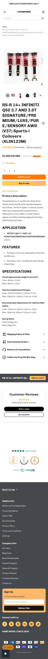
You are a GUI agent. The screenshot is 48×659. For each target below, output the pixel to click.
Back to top (8, 489)
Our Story (6, 548)
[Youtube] (24, 624)
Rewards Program (10, 568)
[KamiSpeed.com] (24, 12)
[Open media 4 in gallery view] (34, 95)
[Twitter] (11, 624)
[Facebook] (4, 624)
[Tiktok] (38, 624)
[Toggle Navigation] (4, 11)
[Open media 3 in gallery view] (27, 95)
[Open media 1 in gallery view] (13, 95)
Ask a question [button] (24, 414)
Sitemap (6, 535)
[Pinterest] (31, 624)
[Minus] (4, 170)
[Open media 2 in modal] (24, 66)
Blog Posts (6, 553)
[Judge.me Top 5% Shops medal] (24, 460)
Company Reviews (10, 578)
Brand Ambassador (10, 558)
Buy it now (24, 183)
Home (4, 26)
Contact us (7, 583)
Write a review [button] (24, 409)
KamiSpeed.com (24, 652)
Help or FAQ (7, 515)
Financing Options (10, 510)
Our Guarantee (8, 520)
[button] (24, 18)
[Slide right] (40, 95)
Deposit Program (9, 563)
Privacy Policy (8, 525)
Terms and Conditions (11, 530)
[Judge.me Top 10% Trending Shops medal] (34, 460)
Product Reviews (9, 573)
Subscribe (24, 608)
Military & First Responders (14, 505)
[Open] (5, 653)
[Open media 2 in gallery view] (20, 95)
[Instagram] (18, 624)
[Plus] (14, 170)
